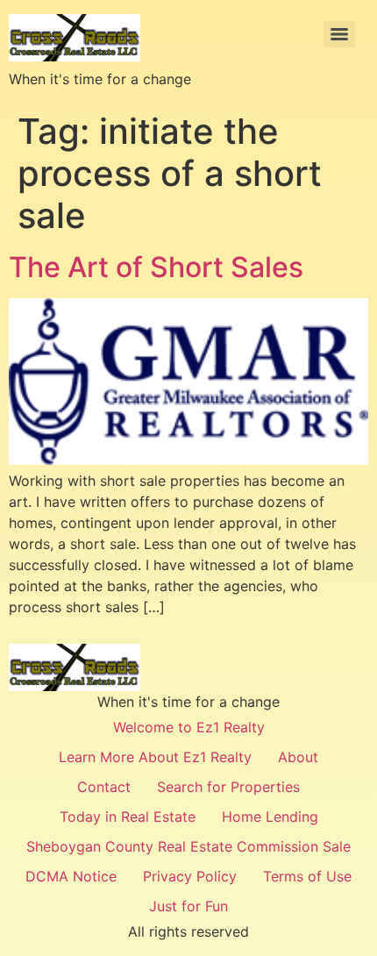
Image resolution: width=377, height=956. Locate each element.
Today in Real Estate (128, 816)
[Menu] (339, 34)
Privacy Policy (190, 876)
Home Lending (270, 816)
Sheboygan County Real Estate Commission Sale (188, 846)
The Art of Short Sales (156, 267)
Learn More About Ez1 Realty (155, 757)
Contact (104, 786)
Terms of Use (307, 876)
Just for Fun (188, 906)
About (298, 757)
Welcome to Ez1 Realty (189, 727)
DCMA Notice (71, 876)
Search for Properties (228, 786)
